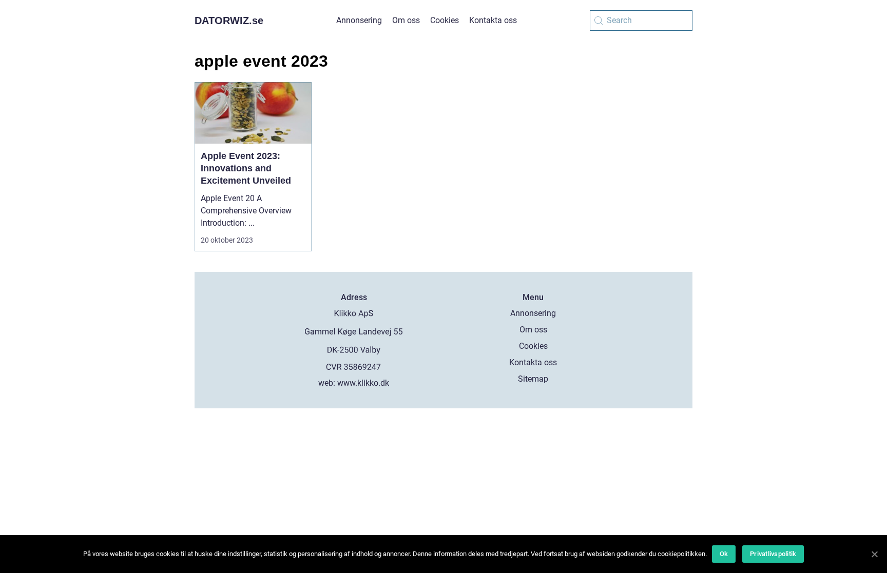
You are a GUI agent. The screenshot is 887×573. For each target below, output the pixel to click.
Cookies (444, 20)
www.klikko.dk (363, 383)
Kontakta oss (493, 20)
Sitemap (533, 379)
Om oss (406, 20)
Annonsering (359, 20)
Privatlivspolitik (773, 554)
